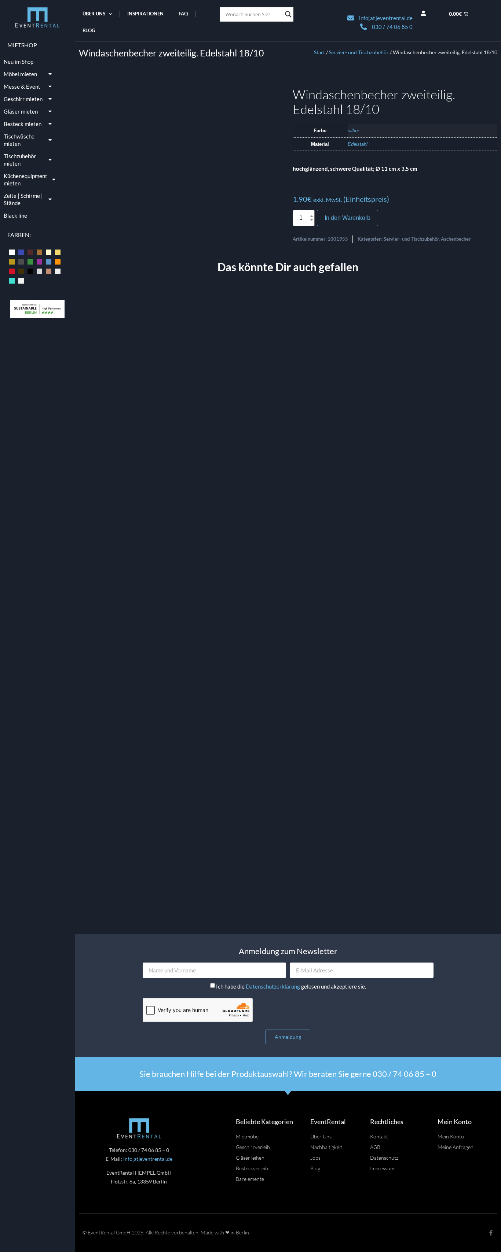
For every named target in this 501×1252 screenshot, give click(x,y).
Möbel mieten (20, 74)
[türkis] (12, 280)
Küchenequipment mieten (25, 179)
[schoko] (21, 270)
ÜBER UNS (94, 13)
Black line (15, 215)
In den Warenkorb (347, 218)
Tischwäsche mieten (19, 140)
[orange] (57, 261)
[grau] (21, 261)
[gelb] (57, 251)
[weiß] (21, 280)
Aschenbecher (456, 239)
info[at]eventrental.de (147, 1159)
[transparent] (57, 270)
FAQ (183, 13)
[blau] (21, 251)
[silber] (39, 270)
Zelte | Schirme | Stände (23, 199)
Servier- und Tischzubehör (359, 52)
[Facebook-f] (491, 1233)
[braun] (39, 251)
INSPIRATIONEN (145, 13)
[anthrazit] (12, 251)
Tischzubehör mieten (20, 160)
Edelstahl (357, 144)
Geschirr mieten (23, 99)
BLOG (89, 30)
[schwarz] (30, 270)
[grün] (30, 261)
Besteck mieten (22, 124)
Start (319, 52)
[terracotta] (48, 270)
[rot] (12, 270)
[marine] (48, 261)
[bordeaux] (30, 251)
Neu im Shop (18, 61)
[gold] (12, 261)
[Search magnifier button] (288, 14)
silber (353, 130)
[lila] (39, 261)
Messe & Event (22, 86)
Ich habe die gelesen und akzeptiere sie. (291, 986)
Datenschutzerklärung (273, 986)
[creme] (48, 251)
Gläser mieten (21, 111)
